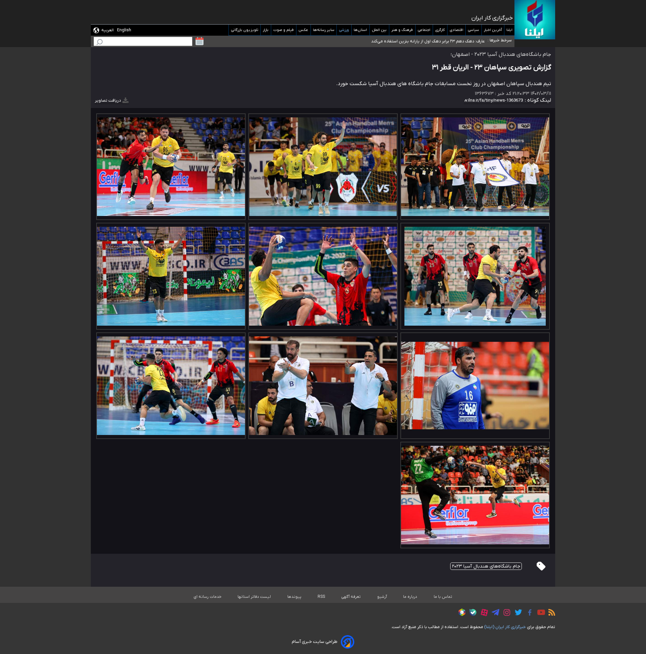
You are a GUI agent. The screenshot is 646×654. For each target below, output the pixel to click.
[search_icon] (100, 43)
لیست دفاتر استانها (254, 597)
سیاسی (473, 30)
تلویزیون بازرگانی (244, 30)
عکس (303, 30)
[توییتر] (516, 613)
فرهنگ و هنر (402, 30)
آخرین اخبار (493, 30)
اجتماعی (424, 30)
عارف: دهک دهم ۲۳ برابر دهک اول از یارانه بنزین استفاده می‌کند (428, 41)
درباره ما (410, 597)
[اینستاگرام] (505, 613)
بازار (266, 30)
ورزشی (344, 30)
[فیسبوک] (528, 613)
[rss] (550, 613)
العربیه (107, 30)
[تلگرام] (493, 613)
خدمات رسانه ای (207, 597)
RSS (321, 597)
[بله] (471, 613)
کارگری (440, 30)
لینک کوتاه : (537, 100)
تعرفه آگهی (351, 597)
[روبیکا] (460, 613)
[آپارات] (482, 613)
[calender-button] (199, 41)
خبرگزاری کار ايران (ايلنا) (505, 627)
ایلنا (509, 30)
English (124, 30)
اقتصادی (456, 30)
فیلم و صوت (283, 30)
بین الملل (379, 30)
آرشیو (382, 597)
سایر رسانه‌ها (323, 30)
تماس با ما (443, 597)
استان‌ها (360, 30)
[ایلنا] (534, 19)
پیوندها (294, 597)
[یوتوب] (539, 613)
